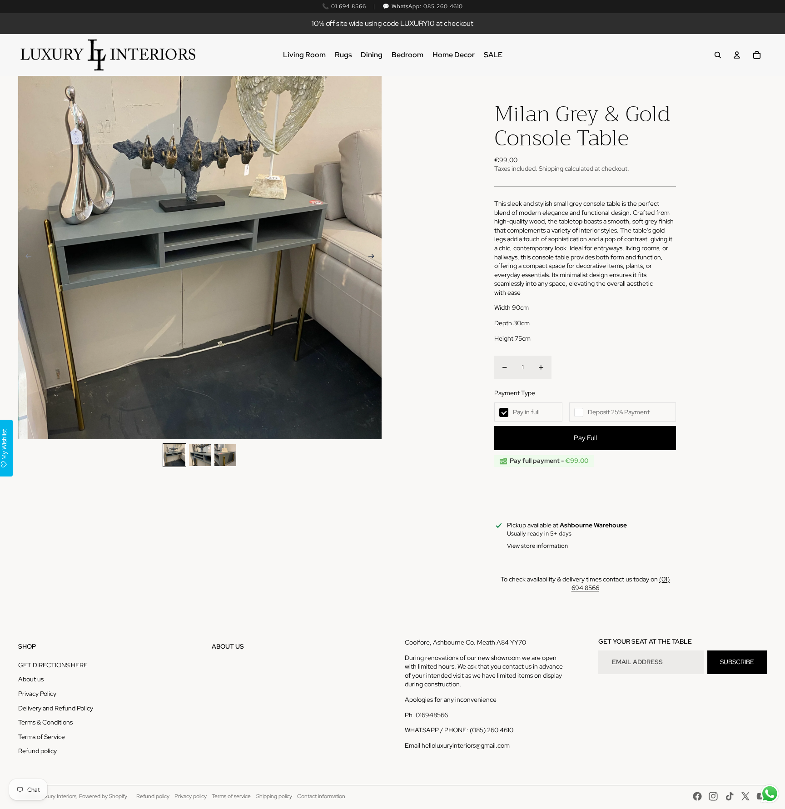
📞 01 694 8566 (344, 6)
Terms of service (231, 796)
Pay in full (526, 412)
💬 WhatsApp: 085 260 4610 (423, 6)
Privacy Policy (37, 694)
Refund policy (37, 751)
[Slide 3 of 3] (225, 455)
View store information (537, 546)
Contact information (321, 796)
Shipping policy (274, 796)
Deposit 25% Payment (619, 412)
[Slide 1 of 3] (174, 455)
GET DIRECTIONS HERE (53, 665)
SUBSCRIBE (737, 662)
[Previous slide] (25, 258)
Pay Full (585, 437)
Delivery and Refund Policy (55, 708)
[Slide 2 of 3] (200, 455)
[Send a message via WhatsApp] (769, 793)
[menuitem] (304, 55)
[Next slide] (374, 258)
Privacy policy (190, 796)
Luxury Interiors (57, 796)
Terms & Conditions (45, 722)
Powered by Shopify (103, 796)
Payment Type (514, 393)
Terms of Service (41, 737)
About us (31, 679)
